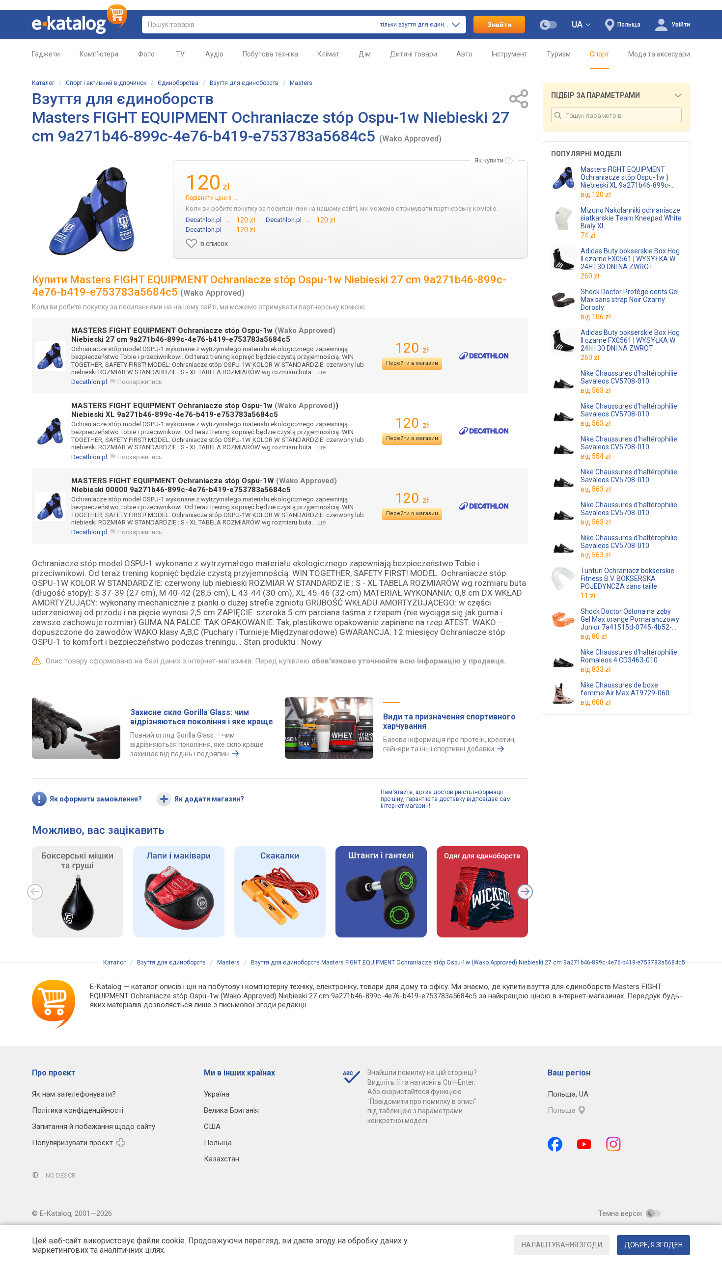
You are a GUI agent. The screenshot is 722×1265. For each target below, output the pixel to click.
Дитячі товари (413, 54)
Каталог (43, 83)
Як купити (488, 160)
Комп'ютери (99, 54)
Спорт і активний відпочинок (106, 83)
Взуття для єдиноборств (244, 83)
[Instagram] (613, 1144)
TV (180, 54)
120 (412, 348)
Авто (464, 54)
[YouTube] (584, 1144)
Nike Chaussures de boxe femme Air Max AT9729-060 (625, 689)
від (596, 194)
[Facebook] (555, 1144)
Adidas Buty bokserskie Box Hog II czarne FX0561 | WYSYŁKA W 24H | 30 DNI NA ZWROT (630, 259)
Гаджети (46, 54)
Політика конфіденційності (77, 1110)
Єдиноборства (178, 83)
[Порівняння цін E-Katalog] (79, 24)
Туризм (559, 54)
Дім (365, 54)
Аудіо (214, 54)
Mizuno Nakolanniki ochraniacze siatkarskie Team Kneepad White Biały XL (631, 218)
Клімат (328, 54)
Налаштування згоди (562, 1245)
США (212, 1126)
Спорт (599, 54)
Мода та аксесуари (659, 54)
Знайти (499, 24)
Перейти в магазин (412, 363)
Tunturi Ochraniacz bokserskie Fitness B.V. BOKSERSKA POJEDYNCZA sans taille (627, 578)
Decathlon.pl (89, 381)
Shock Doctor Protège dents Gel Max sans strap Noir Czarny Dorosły (630, 299)
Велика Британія (231, 1110)
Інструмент (510, 54)
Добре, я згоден (653, 1245)
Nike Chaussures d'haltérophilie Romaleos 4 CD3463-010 (629, 656)
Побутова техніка (270, 54)
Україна (216, 1094)
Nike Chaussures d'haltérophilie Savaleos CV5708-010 (629, 377)
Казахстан (221, 1159)
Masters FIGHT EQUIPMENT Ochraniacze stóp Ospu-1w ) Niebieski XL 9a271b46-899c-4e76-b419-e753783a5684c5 (626, 177)
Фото (146, 54)
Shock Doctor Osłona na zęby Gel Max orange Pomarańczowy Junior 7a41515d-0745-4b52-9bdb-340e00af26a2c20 (630, 619)
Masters (301, 83)
